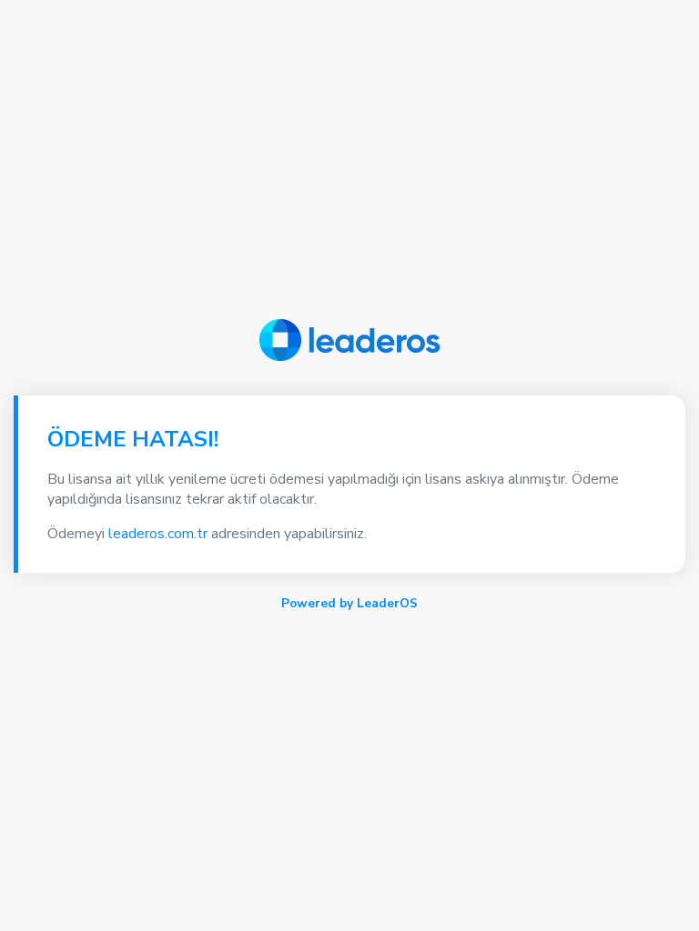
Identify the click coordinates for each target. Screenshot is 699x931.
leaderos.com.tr (158, 534)
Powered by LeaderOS (349, 603)
